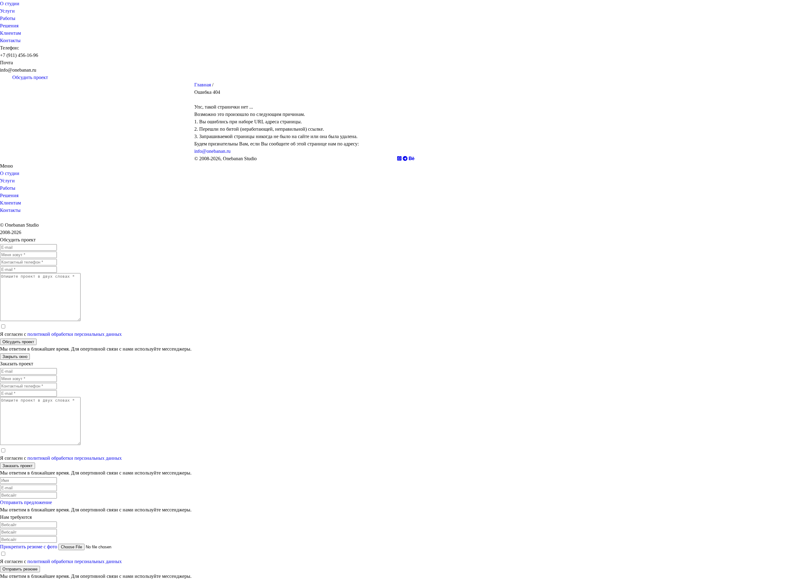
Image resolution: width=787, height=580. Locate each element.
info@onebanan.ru (212, 151)
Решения (9, 25)
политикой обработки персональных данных (74, 334)
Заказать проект (17, 465)
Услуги (7, 11)
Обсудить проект (18, 342)
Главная (202, 84)
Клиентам (10, 33)
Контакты (10, 40)
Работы (7, 18)
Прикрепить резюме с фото (28, 546)
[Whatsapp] (9, 77)
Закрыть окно (14, 356)
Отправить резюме (20, 569)
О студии (9, 3)
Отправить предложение (26, 502)
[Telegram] (3, 77)
